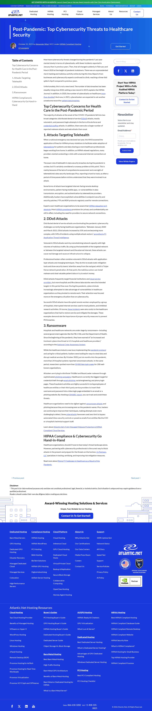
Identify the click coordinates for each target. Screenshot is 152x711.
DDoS (84, 118)
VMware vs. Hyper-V (18, 629)
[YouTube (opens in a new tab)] (33, 706)
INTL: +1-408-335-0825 (49, 6)
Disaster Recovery (17, 558)
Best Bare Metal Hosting (54, 659)
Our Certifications (82, 543)
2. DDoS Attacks (19, 87)
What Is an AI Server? (86, 629)
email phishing (69, 380)
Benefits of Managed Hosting (21, 623)
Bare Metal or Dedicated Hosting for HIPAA (58, 683)
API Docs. (101, 549)
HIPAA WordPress (39, 543)
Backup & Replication (62, 569)
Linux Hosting (15, 640)
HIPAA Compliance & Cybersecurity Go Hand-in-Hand (24, 101)
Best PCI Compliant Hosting (88, 675)
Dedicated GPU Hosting (16, 550)
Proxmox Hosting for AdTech (21, 663)
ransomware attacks (94, 403)
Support (100, 532)
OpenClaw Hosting (61, 589)
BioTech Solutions (38, 560)
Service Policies (103, 566)
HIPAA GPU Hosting (39, 566)
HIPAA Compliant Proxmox (122, 663)
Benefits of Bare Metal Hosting (56, 676)
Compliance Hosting (40, 532)
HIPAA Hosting (37, 538)
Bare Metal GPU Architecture (56, 670)
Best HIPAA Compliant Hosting (124, 617)
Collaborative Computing (58, 582)
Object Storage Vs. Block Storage (57, 646)
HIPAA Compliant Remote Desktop (125, 629)
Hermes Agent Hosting (62, 595)
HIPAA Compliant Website (122, 635)
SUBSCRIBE (126, 151)
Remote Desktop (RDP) (19, 657)
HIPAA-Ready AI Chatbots (88, 617)
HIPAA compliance (63, 209)
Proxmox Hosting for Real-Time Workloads (22, 670)
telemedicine (49, 147)
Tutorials (110, 6)
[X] (125, 71)
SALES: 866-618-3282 (33, 6)
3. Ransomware (19, 92)
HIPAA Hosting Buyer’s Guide (56, 629)
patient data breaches (70, 100)
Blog (102, 6)
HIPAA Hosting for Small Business (125, 652)
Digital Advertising (39, 572)
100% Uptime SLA (104, 538)
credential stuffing (51, 125)
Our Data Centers (82, 549)
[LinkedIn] (132, 71)
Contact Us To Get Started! (76, 515)
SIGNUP (132, 6)
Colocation (14, 578)
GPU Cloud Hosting (61, 549)
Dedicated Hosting (18, 532)
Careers (78, 560)
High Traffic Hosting (52, 665)
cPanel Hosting (16, 652)
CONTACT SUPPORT (17, 6)
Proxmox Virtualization (19, 677)
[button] (33, 13)
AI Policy (100, 578)
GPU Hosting (15, 543)
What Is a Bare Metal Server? (55, 690)
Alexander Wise (42, 44)
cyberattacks (71, 414)
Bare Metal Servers (17, 538)
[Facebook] (118, 71)
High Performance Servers (17, 584)
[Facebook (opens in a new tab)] (12, 706)
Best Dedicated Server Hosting (89, 642)
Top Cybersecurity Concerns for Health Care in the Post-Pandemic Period (25, 69)
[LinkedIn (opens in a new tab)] (26, 706)
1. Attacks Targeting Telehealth (21, 80)
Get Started (121, 46)
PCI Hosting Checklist (86, 681)
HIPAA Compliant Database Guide (125, 623)
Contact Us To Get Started (126, 100)
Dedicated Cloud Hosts (60, 556)
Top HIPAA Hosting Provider (123, 657)
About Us (79, 532)
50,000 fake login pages (84, 364)
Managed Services (17, 572)
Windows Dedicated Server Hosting (92, 662)
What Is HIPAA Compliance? (123, 646)
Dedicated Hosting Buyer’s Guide (57, 635)
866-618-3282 (74, 705)
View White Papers (127, 161)
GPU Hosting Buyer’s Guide (55, 623)
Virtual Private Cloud (62, 563)
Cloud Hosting (59, 538)
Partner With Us (121, 6)
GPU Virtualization (85, 623)
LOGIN (139, 6)
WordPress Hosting (18, 635)
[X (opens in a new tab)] (19, 706)
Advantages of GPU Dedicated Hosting (89, 654)
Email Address (124, 131)
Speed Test (101, 555)
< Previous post (17, 478)
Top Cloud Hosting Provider (21, 617)
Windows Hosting (17, 646)
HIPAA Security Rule (119, 640)
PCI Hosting (36, 549)
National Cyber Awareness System (71, 344)
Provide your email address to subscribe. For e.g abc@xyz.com (126, 143)
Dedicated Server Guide (53, 640)
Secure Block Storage (61, 575)
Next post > (136, 478)
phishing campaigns (63, 377)
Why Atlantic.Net (82, 538)
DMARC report (75, 394)
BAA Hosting (36, 555)
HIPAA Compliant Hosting (70, 44)
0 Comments (24, 48)
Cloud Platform (60, 532)
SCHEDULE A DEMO (65, 6)
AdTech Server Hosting (40, 578)
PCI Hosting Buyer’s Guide (54, 617)
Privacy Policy (102, 572)
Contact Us (137, 13)
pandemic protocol (98, 350)
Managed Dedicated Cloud (18, 564)
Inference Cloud (59, 543)
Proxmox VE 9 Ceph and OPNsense (24, 683)
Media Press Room (82, 555)
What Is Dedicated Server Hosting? (91, 648)
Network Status (103, 543)
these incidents (74, 309)
